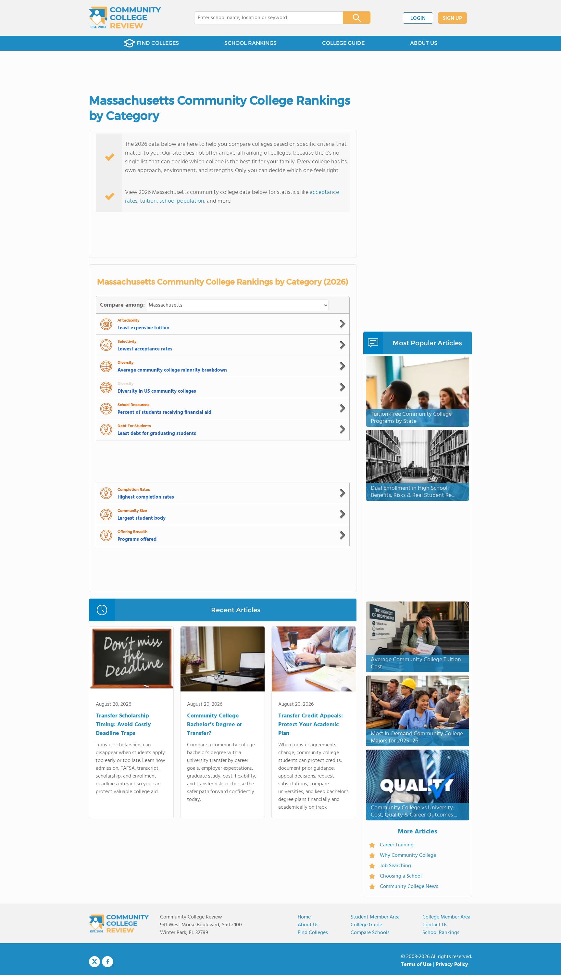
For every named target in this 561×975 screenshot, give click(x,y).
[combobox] (264, 17)
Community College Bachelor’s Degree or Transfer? (214, 725)
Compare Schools (370, 933)
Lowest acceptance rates (145, 349)
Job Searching (395, 866)
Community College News (409, 886)
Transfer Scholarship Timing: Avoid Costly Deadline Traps (123, 725)
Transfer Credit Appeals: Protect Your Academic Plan (310, 725)
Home (304, 917)
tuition (148, 201)
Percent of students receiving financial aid (164, 412)
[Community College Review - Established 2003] (125, 18)
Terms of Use (416, 964)
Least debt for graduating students (157, 433)
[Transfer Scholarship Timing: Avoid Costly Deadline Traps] (131, 660)
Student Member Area (375, 917)
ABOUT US (423, 43)
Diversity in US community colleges (157, 391)
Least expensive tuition (143, 328)
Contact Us (434, 925)
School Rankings (440, 933)
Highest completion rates (146, 497)
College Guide (366, 925)
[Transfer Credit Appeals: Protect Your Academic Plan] (314, 660)
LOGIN (418, 18)
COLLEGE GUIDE (343, 43)
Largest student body (142, 518)
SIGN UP (452, 18)
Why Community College (408, 855)
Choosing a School (401, 876)
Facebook (107, 962)
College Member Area (446, 917)
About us (308, 925)
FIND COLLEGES (158, 43)
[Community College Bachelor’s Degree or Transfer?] (223, 660)
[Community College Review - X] (94, 962)
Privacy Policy (452, 964)
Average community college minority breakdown (172, 370)
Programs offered (137, 539)
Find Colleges (313, 933)
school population (181, 201)
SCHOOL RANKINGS (250, 43)
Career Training (397, 845)
